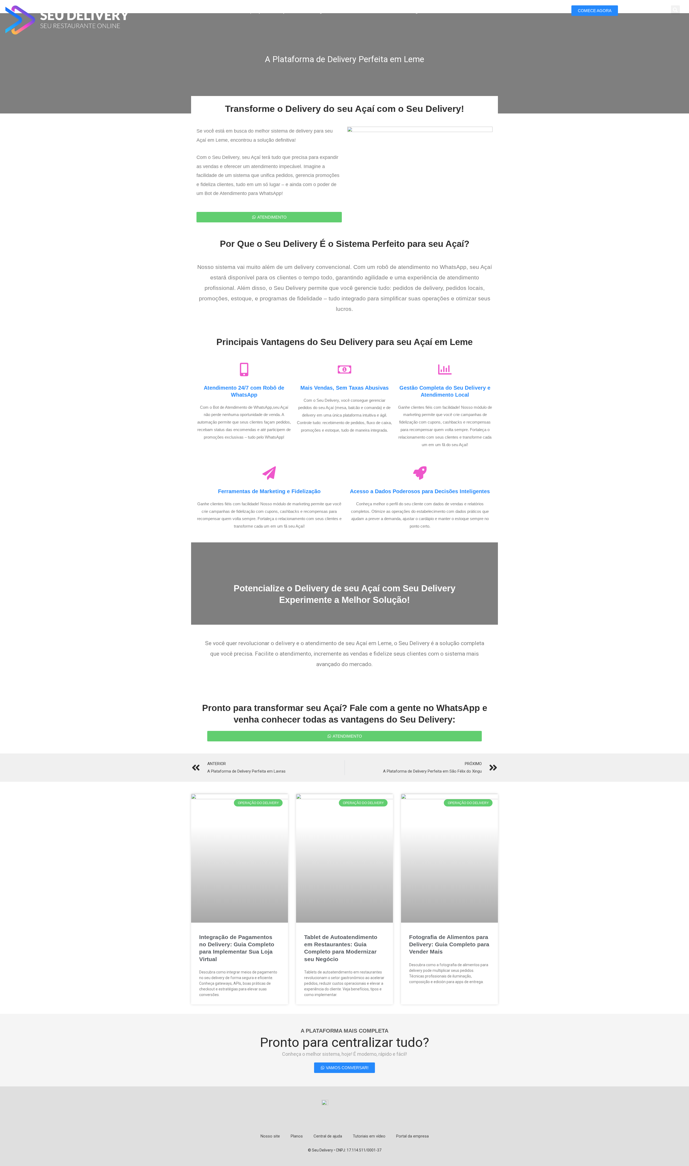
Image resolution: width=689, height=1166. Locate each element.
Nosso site (270, 1136)
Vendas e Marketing (400, 11)
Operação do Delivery (266, 11)
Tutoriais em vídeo (369, 1136)
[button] (675, 9)
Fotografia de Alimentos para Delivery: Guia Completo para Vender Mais (449, 944)
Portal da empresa (412, 1136)
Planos (297, 1136)
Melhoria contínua (356, 11)
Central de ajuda (328, 1136)
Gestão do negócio (313, 11)
